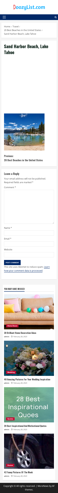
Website (8, 249)
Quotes (10, 419)
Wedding (11, 372)
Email (7, 238)
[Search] (56, 17)
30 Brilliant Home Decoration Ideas (20, 332)
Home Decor (12, 326)
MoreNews (43, 485)
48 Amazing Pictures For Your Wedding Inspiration (27, 379)
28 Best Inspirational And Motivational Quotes (25, 426)
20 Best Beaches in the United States (23, 158)
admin (6, 336)
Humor (10, 465)
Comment (10, 187)
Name (8, 227)
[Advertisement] (29, 87)
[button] (4, 17)
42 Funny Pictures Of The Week (18, 472)
